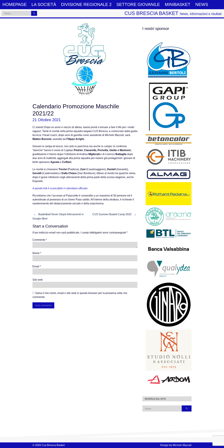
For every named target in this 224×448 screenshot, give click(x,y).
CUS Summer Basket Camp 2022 (114, 214)
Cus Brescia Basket (151, 13)
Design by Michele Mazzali (176, 445)
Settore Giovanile (138, 4)
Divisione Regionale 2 (86, 4)
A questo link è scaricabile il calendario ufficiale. (60, 188)
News (201, 4)
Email (36, 266)
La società (43, 4)
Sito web (37, 279)
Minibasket (177, 4)
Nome (36, 253)
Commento (39, 239)
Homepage (14, 4)
